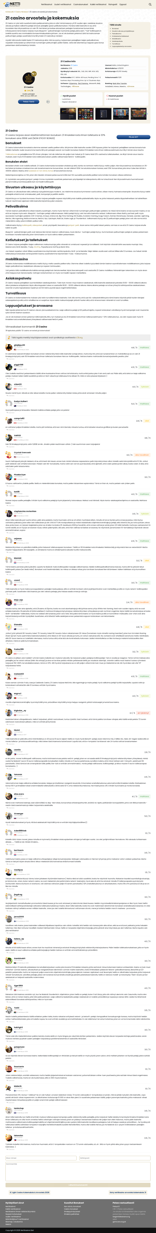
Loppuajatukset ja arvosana (121, 46)
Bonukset (115, 29)
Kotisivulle (10, 12)
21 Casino (74, 65)
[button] (59, 114)
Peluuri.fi (116, 1206)
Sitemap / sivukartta (14, 1222)
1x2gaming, (73, 83)
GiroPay (37, 247)
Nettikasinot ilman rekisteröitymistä (20, 1211)
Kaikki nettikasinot (98, 4)
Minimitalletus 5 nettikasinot (17, 1219)
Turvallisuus (116, 44)
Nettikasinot (46, 4)
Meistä (8, 1224)
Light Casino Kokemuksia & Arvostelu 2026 (30, 1192)
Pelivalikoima (116, 34)
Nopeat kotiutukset (14, 1214)
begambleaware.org (121, 1216)
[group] (68, 114)
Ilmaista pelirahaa (71, 1214)
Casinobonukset (80, 4)
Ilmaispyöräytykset (72, 1211)
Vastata (11, 359)
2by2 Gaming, (83, 83)
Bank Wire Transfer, (120, 83)
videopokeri (37, 225)
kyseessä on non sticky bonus (41, 171)
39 (35, 74)
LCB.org (79, 337)
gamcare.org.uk (119, 1222)
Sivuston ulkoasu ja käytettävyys (123, 31)
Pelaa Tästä (28, 101)
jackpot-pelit (73, 225)
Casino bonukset (71, 1209)
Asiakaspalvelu (117, 41)
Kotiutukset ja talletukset (120, 36)
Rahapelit (113, 4)
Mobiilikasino (116, 39)
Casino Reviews (21, 12)
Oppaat (122, 4)
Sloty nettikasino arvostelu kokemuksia (127, 1192)
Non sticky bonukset (72, 1206)
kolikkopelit (27, 225)
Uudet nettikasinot (62, 4)
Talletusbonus (11, 154)
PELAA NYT (133, 137)
